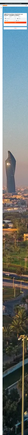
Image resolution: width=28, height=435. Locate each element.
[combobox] (15, 16)
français (20, 3)
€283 (5, 14)
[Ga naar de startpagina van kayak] (5, 5)
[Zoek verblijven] (1, 9)
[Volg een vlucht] (1, 14)
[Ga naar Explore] (1, 13)
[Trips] (1, 16)
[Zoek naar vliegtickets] (1, 7)
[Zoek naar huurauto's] (1, 11)
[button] (27, 3)
